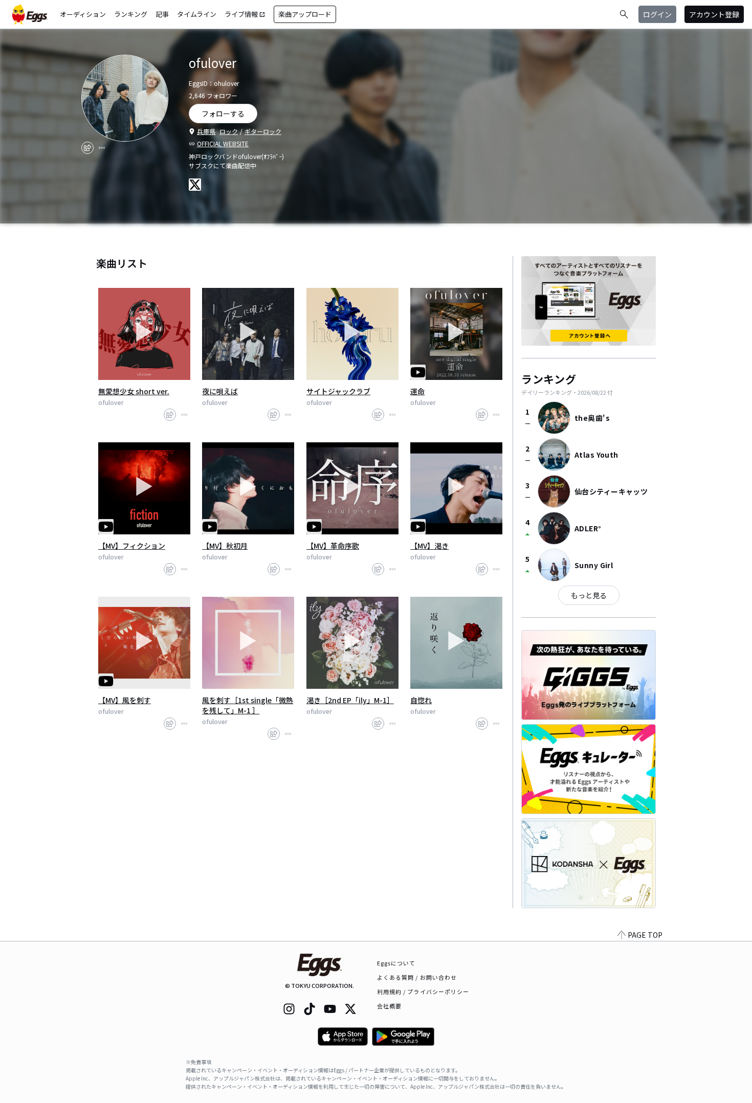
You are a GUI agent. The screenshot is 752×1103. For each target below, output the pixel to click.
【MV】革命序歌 (332, 546)
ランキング (130, 14)
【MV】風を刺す (124, 700)
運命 (417, 391)
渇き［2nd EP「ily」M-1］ (350, 700)
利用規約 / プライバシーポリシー (423, 991)
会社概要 (389, 1006)
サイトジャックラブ (338, 391)
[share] (87, 148)
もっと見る (589, 595)
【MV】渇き (429, 546)
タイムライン (196, 14)
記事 (162, 14)
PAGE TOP (645, 935)
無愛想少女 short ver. (133, 391)
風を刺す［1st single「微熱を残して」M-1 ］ (247, 705)
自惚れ (421, 700)
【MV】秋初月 (225, 546)
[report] (102, 148)
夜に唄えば (220, 391)
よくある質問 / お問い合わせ (417, 977)
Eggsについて (396, 963)
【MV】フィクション (131, 546)
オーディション (83, 14)
